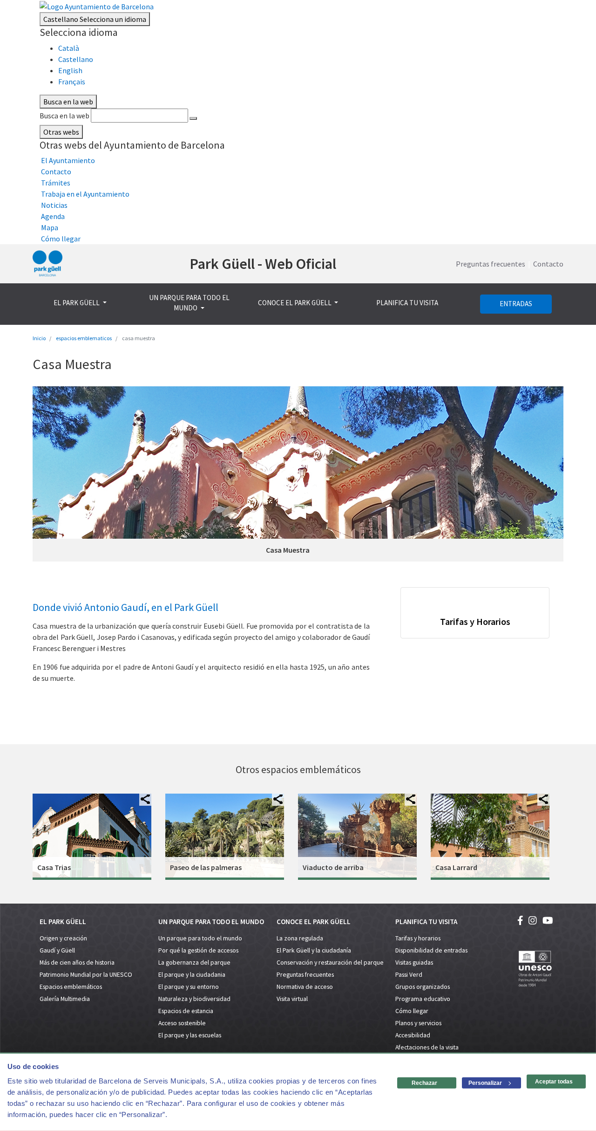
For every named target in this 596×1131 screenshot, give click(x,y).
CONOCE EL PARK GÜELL (295, 302)
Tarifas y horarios (417, 938)
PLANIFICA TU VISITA (407, 302)
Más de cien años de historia (77, 962)
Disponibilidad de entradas (431, 950)
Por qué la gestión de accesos (198, 950)
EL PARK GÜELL (77, 302)
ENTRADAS (516, 303)
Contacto (548, 263)
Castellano (94, 19)
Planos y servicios (418, 1023)
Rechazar (424, 1083)
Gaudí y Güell (57, 950)
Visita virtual (292, 999)
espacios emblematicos (84, 338)
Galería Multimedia (65, 999)
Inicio (39, 338)
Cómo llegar (411, 1011)
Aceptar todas (554, 1081)
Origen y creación (63, 938)
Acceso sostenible (182, 1023)
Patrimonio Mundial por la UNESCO (86, 975)
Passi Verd (408, 975)
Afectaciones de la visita (427, 1047)
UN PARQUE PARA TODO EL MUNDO (189, 303)
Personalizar (485, 1083)
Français (71, 81)
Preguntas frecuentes (490, 263)
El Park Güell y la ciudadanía (314, 950)
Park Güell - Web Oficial (263, 263)
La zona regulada (300, 938)
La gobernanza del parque (194, 962)
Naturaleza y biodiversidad (194, 999)
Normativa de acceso (305, 987)
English (70, 70)
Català (68, 48)
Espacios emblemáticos (71, 987)
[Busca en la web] (193, 118)
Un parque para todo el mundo (200, 938)
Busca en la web (64, 115)
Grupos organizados (422, 987)
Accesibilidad (412, 1035)
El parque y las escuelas (189, 1035)
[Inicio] (47, 264)
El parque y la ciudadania (191, 975)
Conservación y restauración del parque (330, 962)
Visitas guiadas (414, 962)
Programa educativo (422, 999)
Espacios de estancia (185, 1011)
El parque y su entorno (188, 987)
